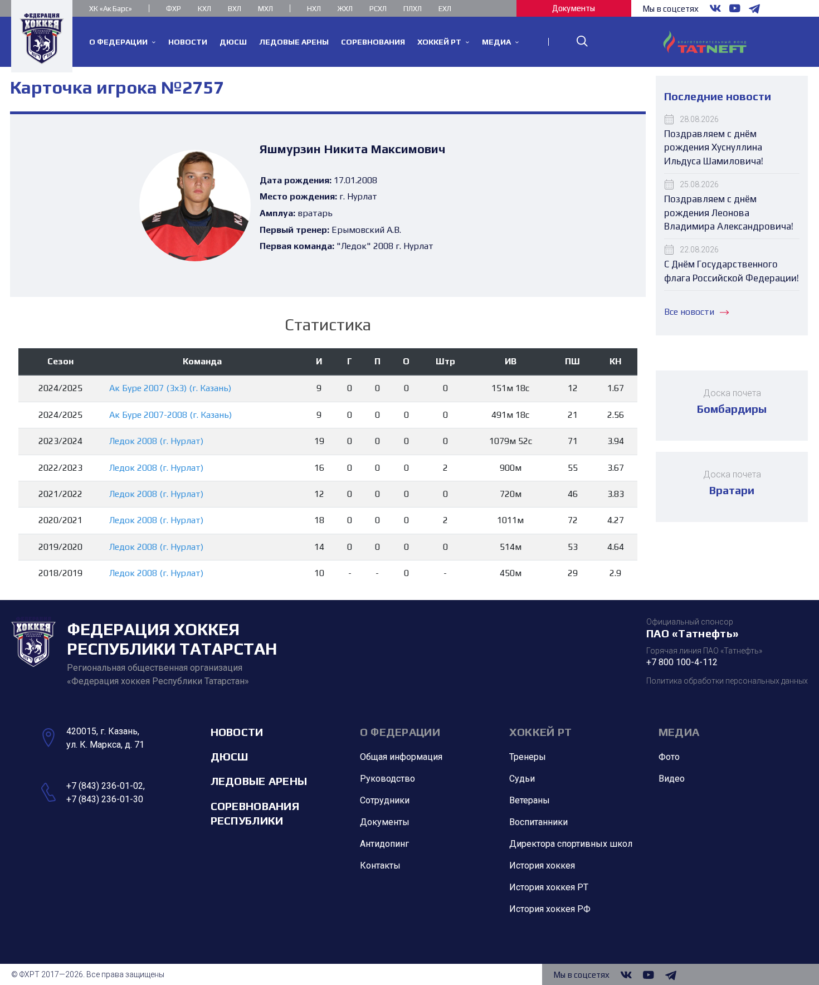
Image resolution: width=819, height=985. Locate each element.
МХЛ (265, 8)
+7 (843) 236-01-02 (104, 786)
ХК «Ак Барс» (110, 8)
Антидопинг (384, 843)
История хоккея (542, 865)
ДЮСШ (229, 756)
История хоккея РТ (548, 887)
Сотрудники (385, 800)
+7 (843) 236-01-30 (104, 799)
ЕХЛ (444, 8)
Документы (573, 8)
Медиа (679, 731)
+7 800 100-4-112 (682, 662)
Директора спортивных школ (570, 843)
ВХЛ (234, 8)
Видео (672, 778)
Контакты (380, 865)
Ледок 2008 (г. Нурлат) (156, 441)
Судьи (522, 778)
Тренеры (527, 757)
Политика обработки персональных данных (727, 680)
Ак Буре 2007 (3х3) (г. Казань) (170, 388)
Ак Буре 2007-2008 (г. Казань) (170, 414)
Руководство (387, 778)
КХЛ (204, 8)
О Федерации (400, 731)
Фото (669, 757)
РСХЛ (378, 8)
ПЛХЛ (412, 8)
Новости (237, 731)
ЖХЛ (345, 8)
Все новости (689, 311)
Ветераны (529, 800)
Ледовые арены (259, 780)
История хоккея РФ (550, 909)
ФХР (173, 8)
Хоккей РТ (540, 731)
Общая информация (401, 757)
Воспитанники (538, 822)
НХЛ (314, 8)
